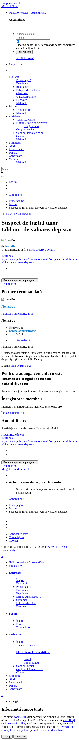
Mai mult (21, 103)
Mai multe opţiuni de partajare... (20, 280)
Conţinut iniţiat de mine (29, 132)
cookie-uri (20, 716)
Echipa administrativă (28, 90)
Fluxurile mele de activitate (31, 122)
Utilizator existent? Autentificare (28, 12)
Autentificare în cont (13, 434)
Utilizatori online (26, 96)
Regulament (23, 86)
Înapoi (20, 580)
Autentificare (24, 51)
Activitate (14, 116)
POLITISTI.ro (9, 6)
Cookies (13, 540)
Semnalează (23, 340)
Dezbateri (21, 99)
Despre (13, 152)
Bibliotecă (15, 142)
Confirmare (15, 155)
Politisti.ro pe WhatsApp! (16, 213)
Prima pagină (23, 80)
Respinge (20, 736)
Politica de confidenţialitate (48, 730)
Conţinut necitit (25, 129)
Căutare (20, 136)
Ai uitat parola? (25, 58)
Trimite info (23, 109)
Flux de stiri (21, 365)
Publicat (17, 313)
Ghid (12, 145)
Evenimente (23, 83)
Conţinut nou (31, 126)
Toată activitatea (25, 119)
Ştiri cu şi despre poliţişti (41, 249)
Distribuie (7, 255)
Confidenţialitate (18, 533)
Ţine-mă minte (24, 44)
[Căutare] (2, 176)
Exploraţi (14, 76)
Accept (7, 736)
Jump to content (10, 3)
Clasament (22, 93)
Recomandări (16, 149)
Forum (13, 106)
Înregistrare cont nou (13, 412)
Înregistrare (15, 64)
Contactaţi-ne (16, 537)
